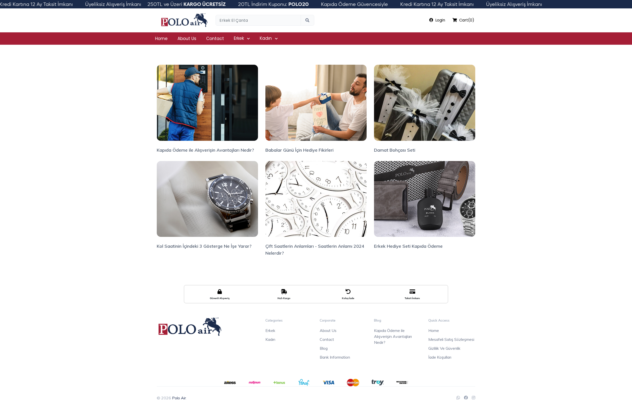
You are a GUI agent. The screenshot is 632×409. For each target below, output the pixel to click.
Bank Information (335, 357)
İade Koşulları (439, 357)
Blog (324, 348)
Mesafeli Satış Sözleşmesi (451, 339)
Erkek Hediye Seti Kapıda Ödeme (408, 246)
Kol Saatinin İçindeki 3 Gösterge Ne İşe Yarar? (204, 246)
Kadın (266, 38)
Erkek (239, 38)
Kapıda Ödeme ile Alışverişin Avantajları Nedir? (205, 150)
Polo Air (179, 397)
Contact (215, 38)
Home (161, 38)
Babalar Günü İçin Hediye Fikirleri (299, 150)
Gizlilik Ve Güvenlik (444, 348)
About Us (187, 38)
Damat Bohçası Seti (394, 150)
